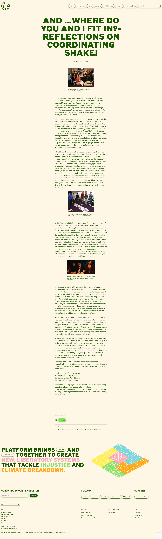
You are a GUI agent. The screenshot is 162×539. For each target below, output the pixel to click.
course (100, 112)
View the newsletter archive (10, 505)
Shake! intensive (90, 112)
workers (61, 450)
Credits (137, 518)
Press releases (86, 512)
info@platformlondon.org (9, 528)
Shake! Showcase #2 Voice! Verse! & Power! (86, 430)
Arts (58, 430)
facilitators (96, 228)
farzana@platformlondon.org (66, 389)
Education (65, 430)
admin (86, 61)
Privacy (137, 512)
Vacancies (111, 512)
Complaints (138, 515)
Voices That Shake (90, 131)
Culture (62, 420)
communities (8, 455)
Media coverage (86, 515)
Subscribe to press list (88, 518)
